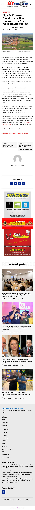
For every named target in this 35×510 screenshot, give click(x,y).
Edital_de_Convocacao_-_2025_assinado (15, 133)
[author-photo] (3, 299)
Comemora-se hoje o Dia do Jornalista (8, 146)
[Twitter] (15, 183)
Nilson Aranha (19, 27)
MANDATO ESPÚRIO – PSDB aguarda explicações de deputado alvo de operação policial (16, 394)
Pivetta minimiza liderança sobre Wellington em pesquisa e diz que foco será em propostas (17, 327)
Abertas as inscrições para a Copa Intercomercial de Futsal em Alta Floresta (25, 147)
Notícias (4, 470)
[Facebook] (11, 183)
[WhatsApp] (23, 183)
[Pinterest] (19, 183)
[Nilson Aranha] (17, 159)
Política (4, 482)
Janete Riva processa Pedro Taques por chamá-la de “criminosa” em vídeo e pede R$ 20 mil (17, 361)
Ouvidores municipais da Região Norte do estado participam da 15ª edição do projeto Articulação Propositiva (16, 294)
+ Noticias (6, 12)
